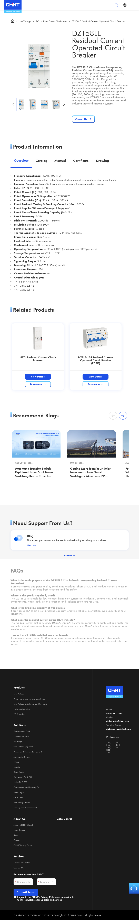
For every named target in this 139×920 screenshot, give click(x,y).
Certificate (81, 161)
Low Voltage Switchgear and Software (30, 703)
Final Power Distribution (55, 21)
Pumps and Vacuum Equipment (28, 751)
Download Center (21, 862)
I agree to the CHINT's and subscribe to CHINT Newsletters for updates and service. (45, 898)
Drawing (102, 161)
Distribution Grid (21, 736)
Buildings (18, 741)
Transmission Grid (22, 731)
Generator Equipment (23, 746)
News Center (19, 830)
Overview (21, 160)
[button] (64, 104)
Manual (60, 161)
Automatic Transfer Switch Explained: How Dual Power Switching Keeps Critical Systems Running (34, 472)
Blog (30, 536)
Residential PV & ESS (23, 777)
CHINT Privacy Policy (23, 845)
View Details (38, 376)
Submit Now (26, 892)
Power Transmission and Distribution (30, 698)
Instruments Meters (22, 709)
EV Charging (19, 714)
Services (19, 856)
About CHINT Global (23, 825)
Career (17, 840)
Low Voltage (25, 21)
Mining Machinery (22, 756)
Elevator (17, 767)
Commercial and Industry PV (26, 787)
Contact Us (19, 867)
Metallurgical (19, 792)
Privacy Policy (48, 897)
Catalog (41, 161)
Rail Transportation (22, 802)
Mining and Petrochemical (25, 807)
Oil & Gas (18, 797)
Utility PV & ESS (20, 782)
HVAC (16, 761)
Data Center (19, 772)
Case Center (64, 819)
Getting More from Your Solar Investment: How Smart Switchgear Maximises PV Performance (90, 472)
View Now (31, 545)
